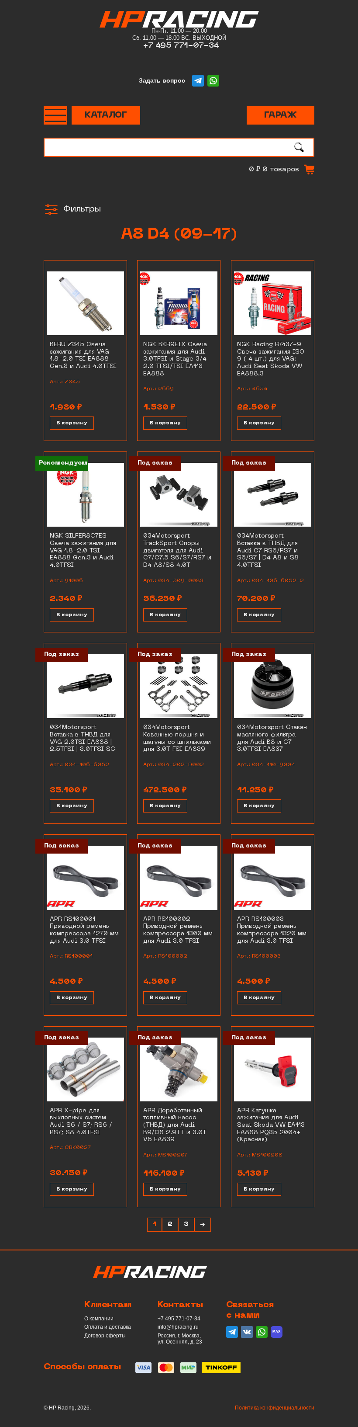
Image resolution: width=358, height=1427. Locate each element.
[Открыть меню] (55, 115)
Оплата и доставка (107, 1327)
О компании (99, 1319)
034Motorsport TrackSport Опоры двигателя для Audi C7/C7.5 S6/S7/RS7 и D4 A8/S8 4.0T (177, 550)
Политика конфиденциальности (274, 1408)
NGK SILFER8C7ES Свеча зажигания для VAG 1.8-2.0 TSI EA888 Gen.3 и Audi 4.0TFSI (83, 550)
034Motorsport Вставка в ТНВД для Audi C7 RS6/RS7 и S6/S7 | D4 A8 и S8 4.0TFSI (268, 550)
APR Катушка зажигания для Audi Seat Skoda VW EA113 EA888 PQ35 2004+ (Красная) (271, 1125)
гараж (280, 115)
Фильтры (82, 209)
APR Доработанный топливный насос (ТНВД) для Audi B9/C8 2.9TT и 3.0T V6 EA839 (175, 1125)
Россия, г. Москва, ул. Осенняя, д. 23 (180, 1339)
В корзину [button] (71, 423)
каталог (106, 115)
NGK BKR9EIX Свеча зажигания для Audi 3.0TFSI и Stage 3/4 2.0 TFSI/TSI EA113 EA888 (175, 359)
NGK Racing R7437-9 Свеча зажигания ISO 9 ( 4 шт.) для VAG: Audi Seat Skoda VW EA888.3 (270, 359)
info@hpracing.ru (178, 1327)
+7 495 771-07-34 (181, 45)
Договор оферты (105, 1336)
